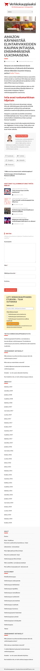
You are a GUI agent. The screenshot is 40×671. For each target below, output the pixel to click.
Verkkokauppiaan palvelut (11, 616)
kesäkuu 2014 (8, 522)
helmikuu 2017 (8, 438)
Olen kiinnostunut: (12, 312)
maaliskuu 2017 (8, 434)
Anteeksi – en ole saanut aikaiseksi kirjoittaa (16, 373)
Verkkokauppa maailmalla (26, 61)
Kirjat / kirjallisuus (9, 540)
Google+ (10, 160)
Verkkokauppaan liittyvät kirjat (12, 559)
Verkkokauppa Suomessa (11, 608)
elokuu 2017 (7, 419)
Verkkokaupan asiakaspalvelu (12, 580)
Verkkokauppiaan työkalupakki (12, 620)
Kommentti (7, 241)
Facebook (10, 156)
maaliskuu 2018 (8, 399)
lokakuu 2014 (8, 506)
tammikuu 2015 (8, 494)
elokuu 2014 (7, 514)
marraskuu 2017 (8, 411)
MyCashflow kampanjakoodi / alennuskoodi (16, 567)
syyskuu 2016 (8, 458)
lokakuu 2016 (8, 454)
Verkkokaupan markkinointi (11, 596)
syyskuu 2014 (8, 510)
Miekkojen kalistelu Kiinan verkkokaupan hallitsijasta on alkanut (23, 220)
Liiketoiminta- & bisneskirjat (11, 547)
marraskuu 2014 (8, 502)
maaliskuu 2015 (8, 486)
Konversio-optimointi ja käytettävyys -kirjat (16, 543)
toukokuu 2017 (8, 430)
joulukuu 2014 (8, 498)
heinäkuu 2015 (8, 470)
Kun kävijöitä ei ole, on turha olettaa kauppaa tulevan (18, 377)
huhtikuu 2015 (8, 482)
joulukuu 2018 (8, 395)
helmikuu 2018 (8, 403)
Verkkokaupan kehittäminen (20, 188)
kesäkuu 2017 (8, 426)
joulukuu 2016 (8, 446)
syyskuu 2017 (8, 415)
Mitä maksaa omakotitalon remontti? (14, 362)
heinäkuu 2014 (8, 518)
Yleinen (6, 628)
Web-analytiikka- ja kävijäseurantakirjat (15, 563)
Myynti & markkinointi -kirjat (12, 555)
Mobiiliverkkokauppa (10, 576)
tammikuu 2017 (8, 442)
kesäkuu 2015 (8, 474)
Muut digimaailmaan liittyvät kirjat (13, 551)
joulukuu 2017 (8, 407)
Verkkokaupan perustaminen (20, 208)
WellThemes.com (29, 669)
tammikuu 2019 (8, 391)
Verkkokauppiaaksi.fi (23, 4)
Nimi (6, 265)
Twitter (21, 156)
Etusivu (6, 536)
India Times (14, 73)
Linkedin (21, 160)
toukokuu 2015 (8, 478)
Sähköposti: (10, 305)
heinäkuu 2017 (8, 423)
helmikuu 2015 (8, 490)
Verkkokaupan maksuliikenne (12, 592)
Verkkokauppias (8, 624)
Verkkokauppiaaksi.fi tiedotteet (12, 612)
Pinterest (10, 164)
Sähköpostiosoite (10, 273)
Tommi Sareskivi (22, 136)
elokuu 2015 (7, 466)
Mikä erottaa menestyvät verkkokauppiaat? (18, 171)
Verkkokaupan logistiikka (11, 588)
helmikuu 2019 (8, 387)
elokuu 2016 (7, 462)
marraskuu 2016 (8, 450)
